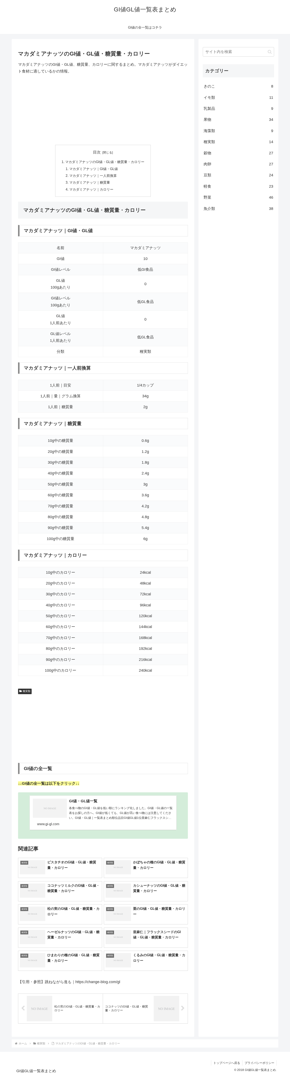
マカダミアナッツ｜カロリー (91, 189)
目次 (97, 152)
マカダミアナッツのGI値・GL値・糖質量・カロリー (104, 162)
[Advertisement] (103, 110)
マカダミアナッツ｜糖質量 (89, 182)
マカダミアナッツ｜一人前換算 (93, 175)
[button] (269, 51)
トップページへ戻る (226, 1063)
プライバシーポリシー (259, 1063)
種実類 (26, 691)
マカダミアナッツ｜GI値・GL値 (93, 169)
